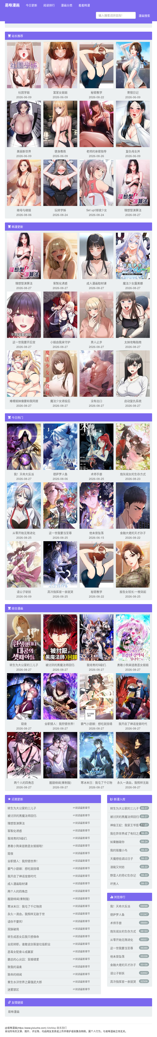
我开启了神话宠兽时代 (133, 724)
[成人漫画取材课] (96, 255)
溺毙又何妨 (117, 867)
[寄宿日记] (133, 65)
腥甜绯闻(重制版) (60, 782)
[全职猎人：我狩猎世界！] (60, 696)
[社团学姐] (24, 65)
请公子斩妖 (24, 592)
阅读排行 (49, 5)
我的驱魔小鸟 (118, 850)
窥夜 (24, 724)
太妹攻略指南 (132, 342)
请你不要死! (15, 921)
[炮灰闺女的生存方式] (133, 446)
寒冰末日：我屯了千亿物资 (25, 906)
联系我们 (62, 1027)
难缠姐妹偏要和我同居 (24, 401)
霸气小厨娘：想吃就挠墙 (96, 724)
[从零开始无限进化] (24, 505)
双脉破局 (13, 929)
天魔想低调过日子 (121, 858)
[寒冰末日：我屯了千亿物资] (96, 755)
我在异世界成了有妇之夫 (126, 833)
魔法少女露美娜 (133, 283)
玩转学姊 (60, 210)
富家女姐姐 (60, 92)
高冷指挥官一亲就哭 (60, 592)
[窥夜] (24, 696)
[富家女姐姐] (60, 65)
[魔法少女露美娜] (133, 255)
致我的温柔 (15, 967)
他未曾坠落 (96, 533)
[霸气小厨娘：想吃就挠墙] (96, 696)
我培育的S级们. (97, 665)
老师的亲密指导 (96, 151)
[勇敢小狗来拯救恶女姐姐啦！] (133, 637)
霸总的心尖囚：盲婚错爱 (23, 959)
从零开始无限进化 (23, 533)
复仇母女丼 (133, 151)
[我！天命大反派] (24, 446)
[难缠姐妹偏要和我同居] (24, 373)
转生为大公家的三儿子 (24, 665)
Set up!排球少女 (96, 210)
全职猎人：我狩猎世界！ (60, 724)
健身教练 (60, 151)
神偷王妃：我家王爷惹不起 (127, 825)
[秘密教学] (96, 65)
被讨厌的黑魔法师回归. (60, 665)
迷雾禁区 (13, 989)
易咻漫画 (12, 5)
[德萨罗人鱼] (60, 446)
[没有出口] (96, 373)
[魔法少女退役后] (60, 373)
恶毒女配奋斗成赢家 (20, 952)
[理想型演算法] (133, 182)
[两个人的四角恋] (24, 755)
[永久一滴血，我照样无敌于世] (133, 755)
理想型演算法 (132, 210)
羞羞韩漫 (84, 5)
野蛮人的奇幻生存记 (123, 875)
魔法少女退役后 (60, 401)
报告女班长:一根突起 (133, 592)
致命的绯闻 (15, 974)
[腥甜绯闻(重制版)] (60, 755)
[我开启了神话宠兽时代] (133, 696)
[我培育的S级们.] (96, 637)
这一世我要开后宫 (23, 342)
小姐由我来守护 (60, 342)
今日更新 (31, 5)
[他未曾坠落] (96, 505)
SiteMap (51, 1027)
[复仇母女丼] (133, 123)
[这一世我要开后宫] (24, 314)
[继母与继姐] (24, 182)
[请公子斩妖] (24, 564)
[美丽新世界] (24, 123)
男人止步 (96, 342)
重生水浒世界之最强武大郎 (25, 982)
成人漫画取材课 (96, 283)
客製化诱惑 (60, 283)
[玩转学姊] (60, 182)
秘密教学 (96, 92)
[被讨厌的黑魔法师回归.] (60, 637)
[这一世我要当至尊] (60, 505)
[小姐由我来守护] (60, 314)
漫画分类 (66, 5)
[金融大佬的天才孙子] (133, 505)
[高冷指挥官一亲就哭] (60, 564)
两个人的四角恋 (24, 782)
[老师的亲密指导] (96, 123)
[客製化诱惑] (60, 255)
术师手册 (96, 474)
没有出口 (96, 401)
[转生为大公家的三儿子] (24, 637)
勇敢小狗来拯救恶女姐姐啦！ (26, 846)
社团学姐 (24, 92)
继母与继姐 (24, 210)
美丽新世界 (24, 151)
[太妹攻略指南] (133, 314)
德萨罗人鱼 (60, 474)
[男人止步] (96, 314)
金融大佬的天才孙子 (133, 533)
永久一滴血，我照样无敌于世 (26, 914)
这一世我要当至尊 (60, 533)
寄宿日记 (133, 92)
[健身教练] (60, 123)
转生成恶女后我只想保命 (23, 936)
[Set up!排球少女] (96, 182)
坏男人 (114, 884)
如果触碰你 (117, 842)
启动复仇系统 (132, 401)
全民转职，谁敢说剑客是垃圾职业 (29, 944)
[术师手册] (96, 446)
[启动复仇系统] (133, 373)
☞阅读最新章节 (81, 807)
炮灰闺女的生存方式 (133, 474)
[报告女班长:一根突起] (133, 564)
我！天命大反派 (24, 474)
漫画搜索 (144, 15)
